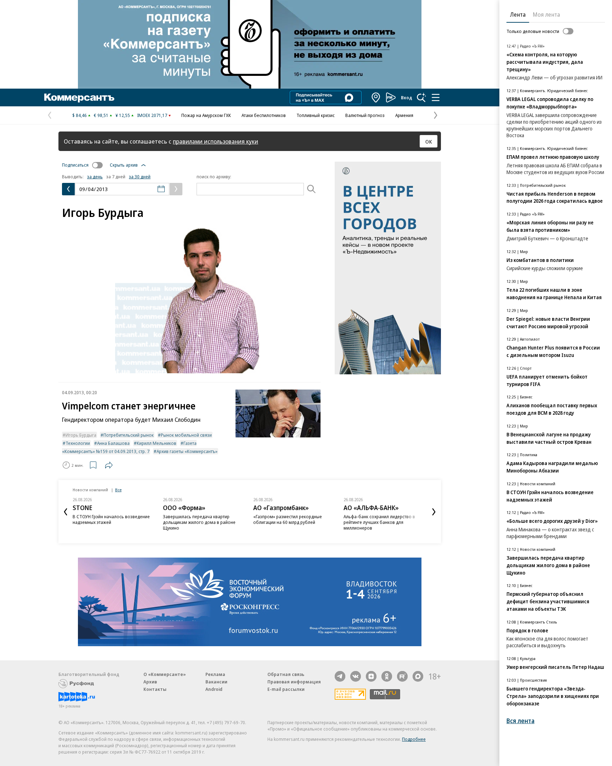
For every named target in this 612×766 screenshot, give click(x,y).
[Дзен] (371, 676)
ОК (428, 141)
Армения (404, 115)
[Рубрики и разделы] (435, 97)
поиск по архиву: (214, 176)
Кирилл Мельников (156, 443)
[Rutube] (402, 676)
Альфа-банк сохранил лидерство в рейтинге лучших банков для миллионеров (379, 522)
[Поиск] (421, 97)
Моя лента (546, 14)
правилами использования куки (215, 141)
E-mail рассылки (286, 689)
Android (213, 689)
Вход (406, 97)
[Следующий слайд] (434, 512)
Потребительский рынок (128, 435)
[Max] (418, 676)
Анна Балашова (113, 443)
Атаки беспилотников (264, 115)
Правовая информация (294, 681)
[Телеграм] (340, 676)
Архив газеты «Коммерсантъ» (187, 451)
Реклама (215, 674)
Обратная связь (285, 674)
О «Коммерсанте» (164, 674)
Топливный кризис (315, 115)
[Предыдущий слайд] (65, 512)
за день (95, 176)
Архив (150, 681)
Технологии (78, 443)
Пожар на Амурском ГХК (206, 115)
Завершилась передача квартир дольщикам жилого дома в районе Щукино (199, 522)
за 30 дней (140, 176)
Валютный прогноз (365, 115)
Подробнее (414, 739)
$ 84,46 (79, 115)
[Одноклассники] (386, 676)
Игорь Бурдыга (81, 435)
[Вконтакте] (355, 676)
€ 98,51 (101, 115)
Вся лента (520, 721)
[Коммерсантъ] (79, 97)
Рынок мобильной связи (186, 435)
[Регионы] (376, 97)
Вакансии (216, 681)
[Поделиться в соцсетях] (108, 465)
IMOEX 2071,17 (152, 115)
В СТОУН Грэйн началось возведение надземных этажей (111, 519)
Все (118, 489)
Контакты (154, 689)
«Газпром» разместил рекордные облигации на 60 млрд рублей (287, 519)
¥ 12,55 (122, 115)
